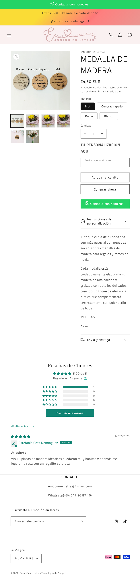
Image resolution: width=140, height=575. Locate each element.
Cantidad (86, 125)
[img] (21, 436)
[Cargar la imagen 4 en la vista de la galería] (63, 121)
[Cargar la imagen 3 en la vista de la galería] (48, 121)
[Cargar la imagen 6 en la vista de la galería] (32, 136)
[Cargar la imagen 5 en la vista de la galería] (17, 136)
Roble (89, 116)
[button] (8, 34)
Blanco (109, 116)
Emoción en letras (30, 573)
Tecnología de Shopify (54, 573)
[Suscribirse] (81, 521)
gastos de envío (117, 87)
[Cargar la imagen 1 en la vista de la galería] (17, 121)
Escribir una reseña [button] (70, 413)
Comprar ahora (105, 189)
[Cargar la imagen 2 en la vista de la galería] (32, 121)
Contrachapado (112, 106)
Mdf (87, 106)
